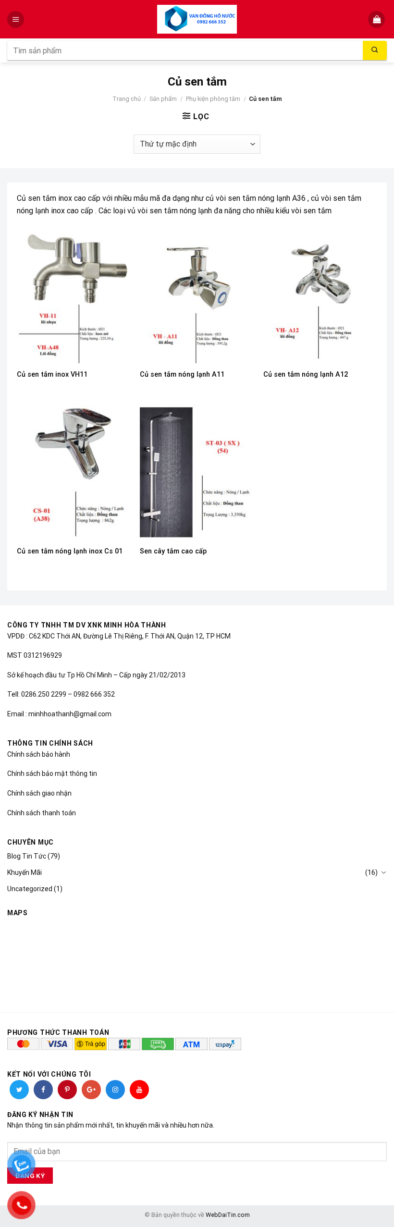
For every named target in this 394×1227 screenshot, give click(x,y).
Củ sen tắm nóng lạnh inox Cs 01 (70, 551)
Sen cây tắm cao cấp (173, 551)
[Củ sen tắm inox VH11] (74, 295)
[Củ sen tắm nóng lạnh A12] (320, 295)
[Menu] (16, 19)
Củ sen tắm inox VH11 (52, 374)
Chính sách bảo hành (38, 754)
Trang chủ (126, 98)
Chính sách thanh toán (41, 813)
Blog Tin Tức (26, 856)
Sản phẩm (163, 98)
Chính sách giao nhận (39, 793)
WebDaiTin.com (228, 1214)
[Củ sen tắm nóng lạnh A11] (197, 295)
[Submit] (375, 50)
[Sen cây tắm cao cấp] (197, 472)
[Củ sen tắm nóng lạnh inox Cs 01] (74, 472)
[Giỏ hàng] (377, 19)
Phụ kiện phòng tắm (213, 98)
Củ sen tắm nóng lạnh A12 (305, 374)
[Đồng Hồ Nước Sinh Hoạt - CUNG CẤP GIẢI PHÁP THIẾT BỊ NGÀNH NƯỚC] (197, 19)
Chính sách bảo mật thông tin (52, 773)
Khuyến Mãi (24, 872)
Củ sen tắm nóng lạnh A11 (182, 374)
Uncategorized (29, 889)
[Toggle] (383, 872)
